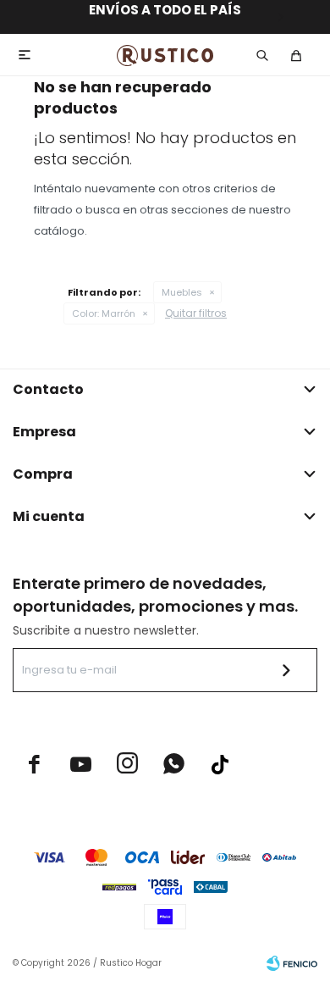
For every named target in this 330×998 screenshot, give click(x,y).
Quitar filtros (196, 313)
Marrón (103, 313)
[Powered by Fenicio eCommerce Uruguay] (292, 963)
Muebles (182, 292)
